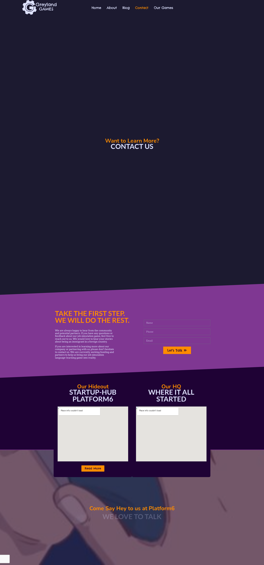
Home (96, 8)
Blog (126, 8)
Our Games (163, 8)
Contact (141, 8)
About (112, 8)
